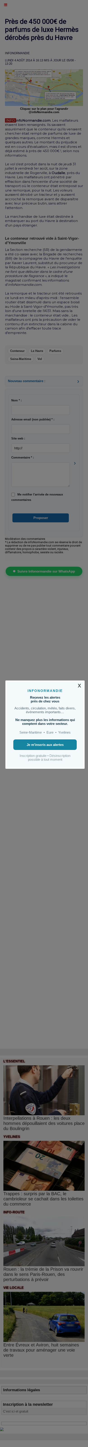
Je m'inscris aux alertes (45, 745)
